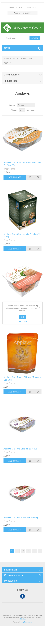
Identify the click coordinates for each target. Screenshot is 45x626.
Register (13, 7)
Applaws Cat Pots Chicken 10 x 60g (20, 449)
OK (22, 317)
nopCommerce (27, 622)
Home (6, 59)
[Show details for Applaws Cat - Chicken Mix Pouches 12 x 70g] (22, 210)
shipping (23, 619)
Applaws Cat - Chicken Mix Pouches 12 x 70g (22, 235)
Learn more (22, 321)
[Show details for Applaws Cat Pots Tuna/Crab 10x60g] (22, 493)
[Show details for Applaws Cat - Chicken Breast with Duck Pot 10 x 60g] (22, 138)
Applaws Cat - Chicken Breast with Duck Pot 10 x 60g (23, 163)
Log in (21, 7)
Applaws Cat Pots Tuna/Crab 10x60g (21, 518)
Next (40, 551)
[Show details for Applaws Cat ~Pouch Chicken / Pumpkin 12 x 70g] (22, 353)
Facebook (22, 596)
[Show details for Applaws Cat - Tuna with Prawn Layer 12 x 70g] (22, 281)
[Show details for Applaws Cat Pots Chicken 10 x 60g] (22, 424)
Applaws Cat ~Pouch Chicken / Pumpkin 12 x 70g (22, 378)
